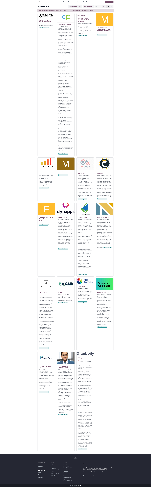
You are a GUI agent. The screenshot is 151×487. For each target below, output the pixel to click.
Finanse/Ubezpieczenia (74, 6)
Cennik (82, 1)
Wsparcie (52, 466)
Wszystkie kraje (88, 6)
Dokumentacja (40, 466)
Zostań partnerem (54, 476)
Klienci (64, 475)
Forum (39, 467)
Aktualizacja (53, 468)
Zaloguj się (101, 1)
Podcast (65, 472)
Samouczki (40, 464)
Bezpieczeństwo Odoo (68, 480)
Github (39, 474)
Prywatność (65, 479)
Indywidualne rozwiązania (55, 469)
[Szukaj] (104, 6)
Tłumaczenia (40, 477)
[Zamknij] (113, 10)
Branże (69, 1)
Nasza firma (65, 464)
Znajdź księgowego (54, 473)
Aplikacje (64, 1)
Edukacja (52, 471)
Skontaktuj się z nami (67, 467)
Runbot (39, 476)
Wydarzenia (65, 471)
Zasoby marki (66, 466)
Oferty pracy (66, 469)
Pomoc (87, 1)
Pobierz (39, 472)
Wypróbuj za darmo (109, 1)
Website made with (74, 485)
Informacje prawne (67, 477)
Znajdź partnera (53, 475)
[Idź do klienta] (46, 15)
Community (76, 1)
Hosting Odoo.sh (53, 464)
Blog (64, 474)
